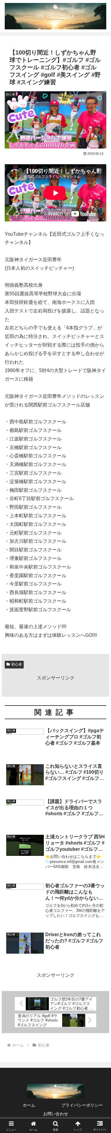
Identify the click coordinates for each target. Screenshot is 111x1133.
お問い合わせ (55, 1113)
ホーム (29, 1105)
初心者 (16, 664)
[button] (99, 864)
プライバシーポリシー (82, 1105)
